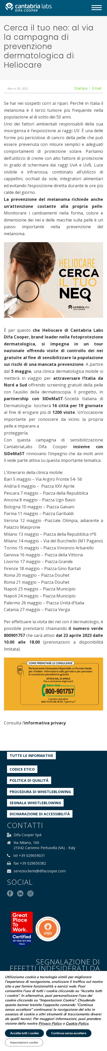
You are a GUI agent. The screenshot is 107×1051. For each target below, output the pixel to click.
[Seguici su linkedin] (20, 893)
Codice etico (22, 769)
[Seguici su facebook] (10, 893)
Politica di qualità (29, 780)
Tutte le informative (31, 755)
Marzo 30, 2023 (18, 88)
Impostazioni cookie (24, 1042)
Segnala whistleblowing (35, 802)
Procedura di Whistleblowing (40, 791)
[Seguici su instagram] (30, 893)
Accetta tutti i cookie (24, 1033)
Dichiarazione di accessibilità (40, 813)
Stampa (81, 88)
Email (96, 88)
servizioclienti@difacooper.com (40, 871)
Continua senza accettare (68, 1033)
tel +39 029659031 (29, 855)
